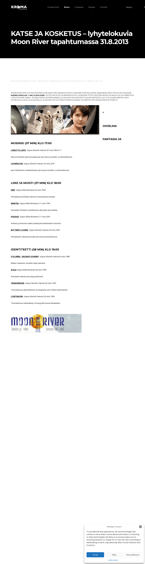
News (67, 7)
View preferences (132, 555)
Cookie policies (113, 560)
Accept (95, 555)
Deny (114, 555)
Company (79, 7)
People (91, 7)
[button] (140, 527)
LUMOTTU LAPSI (18, 150)
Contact (103, 7)
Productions (53, 7)
